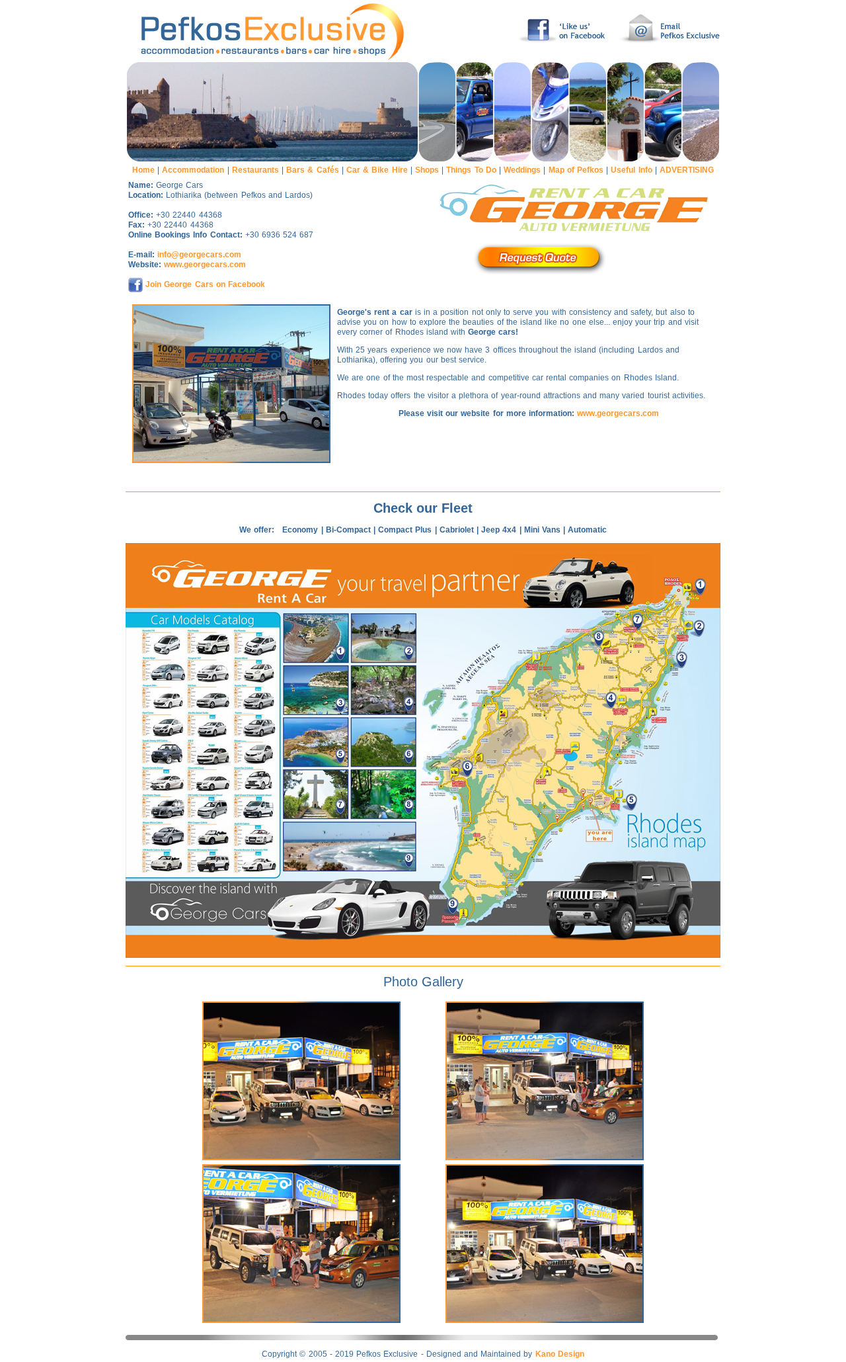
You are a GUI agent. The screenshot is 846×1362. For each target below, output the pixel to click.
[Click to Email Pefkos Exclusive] (667, 59)
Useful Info (631, 170)
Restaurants (255, 170)
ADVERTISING (687, 170)
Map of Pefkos (576, 170)
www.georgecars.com (205, 264)
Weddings (522, 170)
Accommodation (193, 170)
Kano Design (559, 1354)
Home (143, 170)
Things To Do (471, 170)
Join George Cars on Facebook (205, 284)
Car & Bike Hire (377, 170)
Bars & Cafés (312, 170)
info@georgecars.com (199, 254)
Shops (427, 170)
